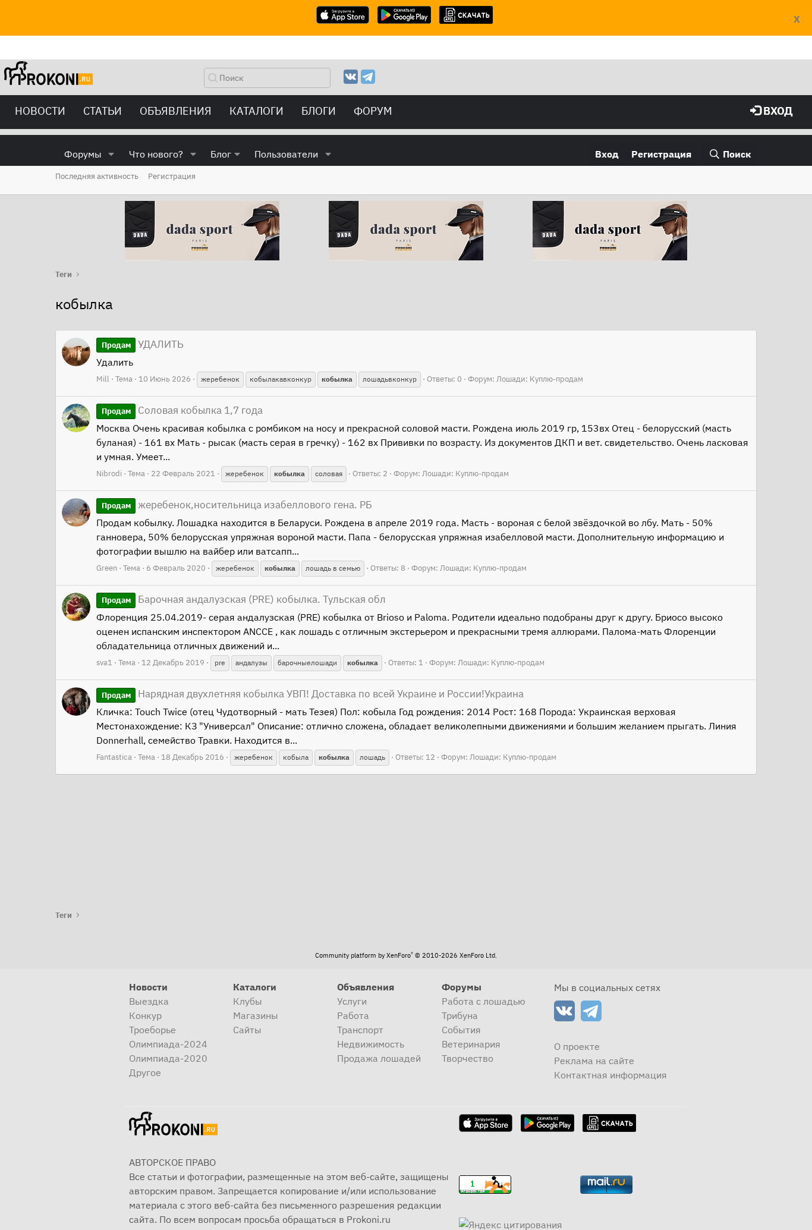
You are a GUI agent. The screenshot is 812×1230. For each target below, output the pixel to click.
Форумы (83, 154)
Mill (102, 379)
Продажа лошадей (379, 1058)
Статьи (102, 111)
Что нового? (156, 154)
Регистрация (172, 176)
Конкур (145, 1015)
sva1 (104, 663)
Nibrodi (109, 473)
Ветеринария (471, 1044)
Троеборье (152, 1030)
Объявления (176, 111)
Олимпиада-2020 (168, 1058)
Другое (145, 1072)
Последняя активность (97, 176)
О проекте (577, 1046)
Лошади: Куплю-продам (539, 379)
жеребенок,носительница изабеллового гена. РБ (237, 504)
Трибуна (460, 1015)
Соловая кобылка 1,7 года (182, 410)
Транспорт (360, 1030)
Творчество (467, 1058)
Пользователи (286, 154)
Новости (40, 111)
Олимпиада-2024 (168, 1044)
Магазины (255, 1015)
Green (106, 568)
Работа (353, 1015)
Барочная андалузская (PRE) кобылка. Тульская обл (244, 599)
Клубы (247, 1001)
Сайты (247, 1030)
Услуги (352, 1001)
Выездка (149, 1001)
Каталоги (256, 111)
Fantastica (114, 757)
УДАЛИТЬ (143, 344)
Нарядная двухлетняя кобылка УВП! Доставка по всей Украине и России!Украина (313, 693)
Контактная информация (610, 1075)
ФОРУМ (373, 111)
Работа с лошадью (483, 1001)
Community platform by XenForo (406, 955)
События (461, 1030)
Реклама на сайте (594, 1061)
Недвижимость (370, 1044)
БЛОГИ (318, 111)
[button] (111, 154)
